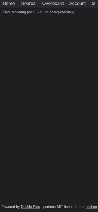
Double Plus (30, 207)
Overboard (53, 3)
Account (77, 3)
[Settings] (93, 3)
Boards (28, 3)
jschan (92, 207)
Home (9, 3)
